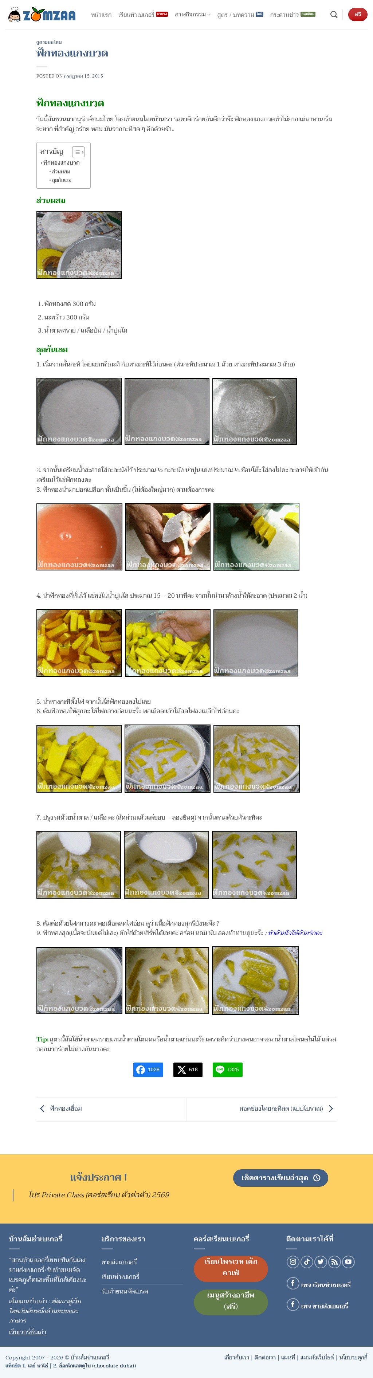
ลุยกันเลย (61, 180)
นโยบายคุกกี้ (353, 1357)
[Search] (333, 15)
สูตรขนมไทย (49, 42)
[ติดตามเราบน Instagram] (293, 1262)
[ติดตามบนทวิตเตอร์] (320, 1262)
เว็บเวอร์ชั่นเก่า (27, 1332)
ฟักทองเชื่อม (65, 1109)
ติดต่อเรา (265, 1357)
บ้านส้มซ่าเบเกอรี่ (90, 1357)
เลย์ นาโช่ (38, 1366)
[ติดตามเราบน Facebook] (293, 1283)
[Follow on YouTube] (348, 1262)
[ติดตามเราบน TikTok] (307, 1262)
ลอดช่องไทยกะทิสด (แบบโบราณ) (282, 1109)
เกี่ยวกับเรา (236, 1357)
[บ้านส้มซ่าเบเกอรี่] (41, 14)
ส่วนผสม (61, 172)
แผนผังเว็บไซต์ (317, 1357)
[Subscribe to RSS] (334, 1262)
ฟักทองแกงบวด (61, 162)
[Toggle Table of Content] (75, 152)
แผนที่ (288, 1357)
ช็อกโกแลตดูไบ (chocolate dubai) (97, 1366)
